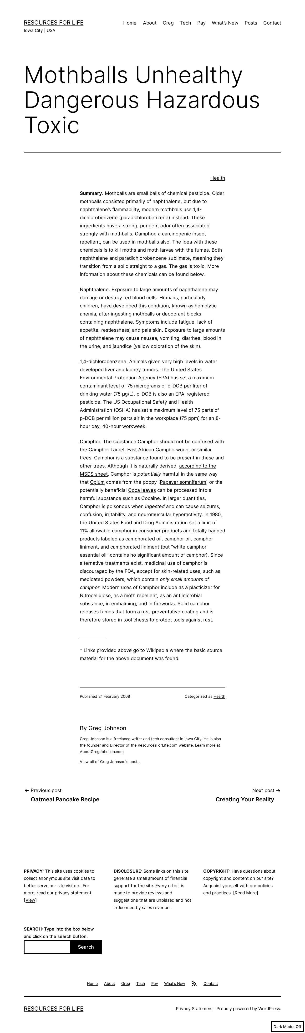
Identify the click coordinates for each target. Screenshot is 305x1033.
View (30, 900)
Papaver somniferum (183, 482)
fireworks (164, 603)
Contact (272, 23)
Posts (251, 23)
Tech (185, 23)
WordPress (269, 1008)
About (150, 23)
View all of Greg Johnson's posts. (110, 761)
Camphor (90, 441)
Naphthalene (94, 289)
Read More (246, 892)
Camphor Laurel (106, 450)
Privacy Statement (194, 1008)
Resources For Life (53, 22)
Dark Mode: (284, 1026)
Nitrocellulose (95, 595)
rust (145, 612)
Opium (97, 482)
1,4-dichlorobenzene (103, 361)
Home (130, 23)
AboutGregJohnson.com (102, 751)
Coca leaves (142, 490)
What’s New (225, 23)
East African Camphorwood (157, 450)
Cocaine (150, 498)
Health (217, 178)
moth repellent (140, 595)
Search (86, 947)
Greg (168, 23)
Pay (201, 23)
